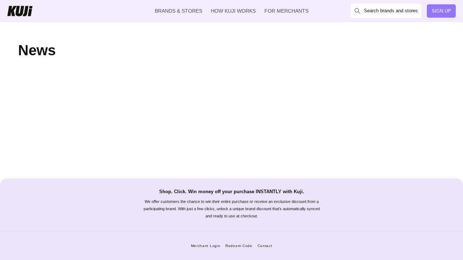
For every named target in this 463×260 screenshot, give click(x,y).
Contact (265, 246)
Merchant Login (206, 246)
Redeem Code (238, 246)
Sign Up (441, 11)
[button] (386, 11)
